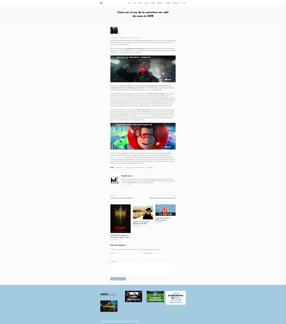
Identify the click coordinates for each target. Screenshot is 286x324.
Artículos (159, 3)
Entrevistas (176, 3)
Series (140, 3)
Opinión (139, 37)
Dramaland (167, 3)
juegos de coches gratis (143, 116)
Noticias (147, 3)
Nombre (112, 253)
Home (129, 3)
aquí (119, 52)
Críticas (153, 3)
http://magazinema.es (127, 185)
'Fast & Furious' (119, 167)
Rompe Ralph (150, 167)
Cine (134, 3)
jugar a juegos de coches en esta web (135, 167)
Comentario (113, 261)
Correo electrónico (148, 253)
